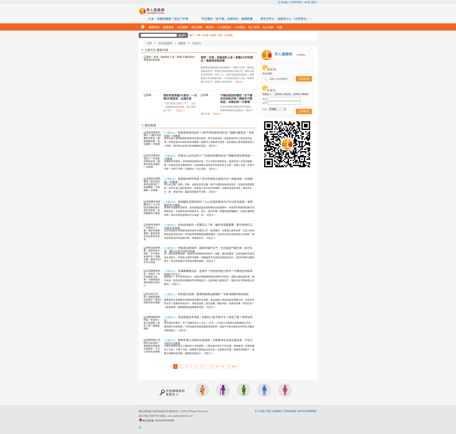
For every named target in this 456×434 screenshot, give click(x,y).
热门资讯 (311, 2)
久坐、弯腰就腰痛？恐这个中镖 (168, 18)
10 (222, 366)
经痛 (198, 35)
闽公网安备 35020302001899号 (158, 420)
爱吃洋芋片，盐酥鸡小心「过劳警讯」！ (286, 18)
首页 (149, 43)
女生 (285, 392)
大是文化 (196, 43)
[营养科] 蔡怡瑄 (283, 94)
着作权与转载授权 (307, 411)
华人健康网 (153, 10)
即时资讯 (297, 2)
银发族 (223, 392)
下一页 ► (233, 366)
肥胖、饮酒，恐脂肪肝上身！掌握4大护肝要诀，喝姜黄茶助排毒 (227, 59)
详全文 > (239, 81)
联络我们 (278, 411)
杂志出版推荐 (165, 43)
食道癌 (213, 35)
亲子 (244, 392)
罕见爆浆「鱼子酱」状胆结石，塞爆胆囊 (227, 18)
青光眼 (205, 35)
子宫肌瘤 (228, 35)
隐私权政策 (290, 411)
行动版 (284, 2)
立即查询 (304, 78)
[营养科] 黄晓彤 (301, 94)
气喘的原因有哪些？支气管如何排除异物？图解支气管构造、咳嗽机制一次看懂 (236, 98)
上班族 (202, 392)
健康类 (182, 43)
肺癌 (220, 35)
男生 (264, 392)
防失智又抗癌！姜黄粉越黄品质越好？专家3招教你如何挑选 (213, 294)
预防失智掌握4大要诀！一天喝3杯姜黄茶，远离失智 (180, 97)
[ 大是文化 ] (170, 132)
